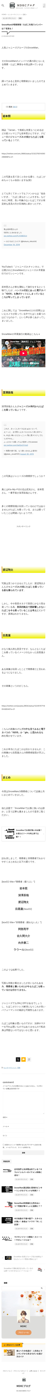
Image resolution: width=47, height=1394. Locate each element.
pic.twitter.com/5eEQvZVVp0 (16, 445)
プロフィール (23, 1332)
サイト (5, 1135)
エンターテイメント (10, 1068)
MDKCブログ (24, 1386)
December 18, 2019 (12, 245)
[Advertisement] (23, 548)
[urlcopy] (29, 1059)
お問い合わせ (33, 1371)
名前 (5, 1117)
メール (6, 1126)
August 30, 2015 (27, 454)
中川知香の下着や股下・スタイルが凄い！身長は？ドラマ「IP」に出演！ (28, 1221)
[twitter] (18, 1059)
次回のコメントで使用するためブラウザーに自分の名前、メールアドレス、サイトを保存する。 (22, 1146)
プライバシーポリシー (20, 1371)
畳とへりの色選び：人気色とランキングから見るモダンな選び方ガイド (29, 1353)
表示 (15, 107)
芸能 (18, 1068)
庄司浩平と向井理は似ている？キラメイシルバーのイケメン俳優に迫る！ (28, 1172)
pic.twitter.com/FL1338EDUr (15, 236)
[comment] (23, 1059)
